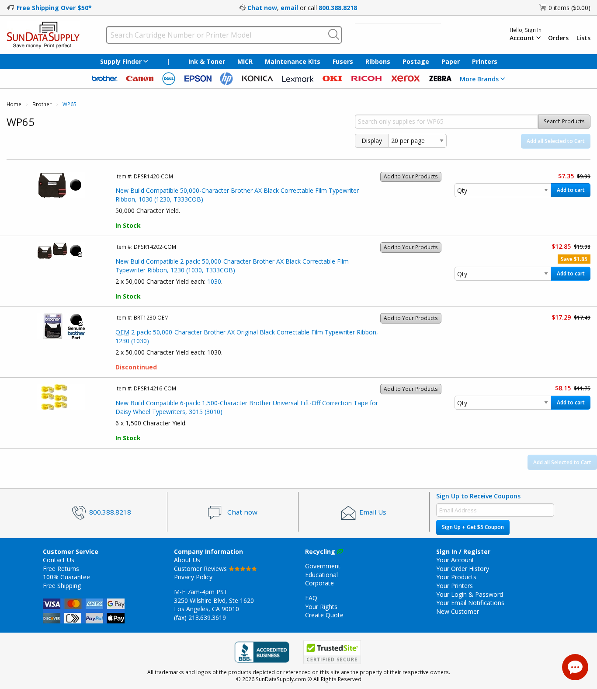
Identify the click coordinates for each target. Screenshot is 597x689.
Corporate (319, 583)
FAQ (311, 598)
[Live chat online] (575, 667)
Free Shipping (62, 585)
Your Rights (321, 606)
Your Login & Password (469, 594)
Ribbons (377, 61)
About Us (187, 560)
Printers (484, 61)
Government (322, 566)
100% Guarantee (66, 577)
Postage (416, 61)
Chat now (262, 7)
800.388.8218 (338, 7)
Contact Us (58, 560)
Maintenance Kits (292, 61)
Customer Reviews (201, 568)
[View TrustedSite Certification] (332, 652)
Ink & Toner (206, 61)
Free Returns (61, 568)
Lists (583, 38)
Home (14, 104)
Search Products (564, 121)
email (289, 7)
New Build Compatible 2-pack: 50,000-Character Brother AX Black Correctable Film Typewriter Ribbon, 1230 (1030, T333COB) (232, 265)
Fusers (343, 61)
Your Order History (462, 568)
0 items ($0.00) (569, 7)
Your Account (455, 560)
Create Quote (324, 615)
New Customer (457, 611)
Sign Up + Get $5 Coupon (473, 527)
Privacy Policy (193, 577)
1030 (214, 281)
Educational (321, 575)
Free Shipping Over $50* (54, 7)
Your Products (456, 577)
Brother (42, 104)
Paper (450, 61)
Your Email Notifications (470, 603)
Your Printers (454, 585)
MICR (245, 61)
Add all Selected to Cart (556, 141)
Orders (558, 38)
